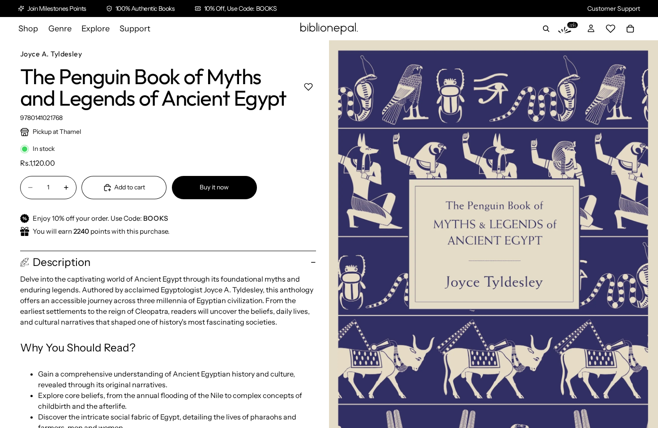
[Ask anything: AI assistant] (568, 29)
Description (61, 262)
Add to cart (129, 187)
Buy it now (214, 187)
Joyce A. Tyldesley (51, 53)
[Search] (546, 29)
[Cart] (630, 29)
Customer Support (613, 8)
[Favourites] (610, 29)
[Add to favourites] (308, 86)
